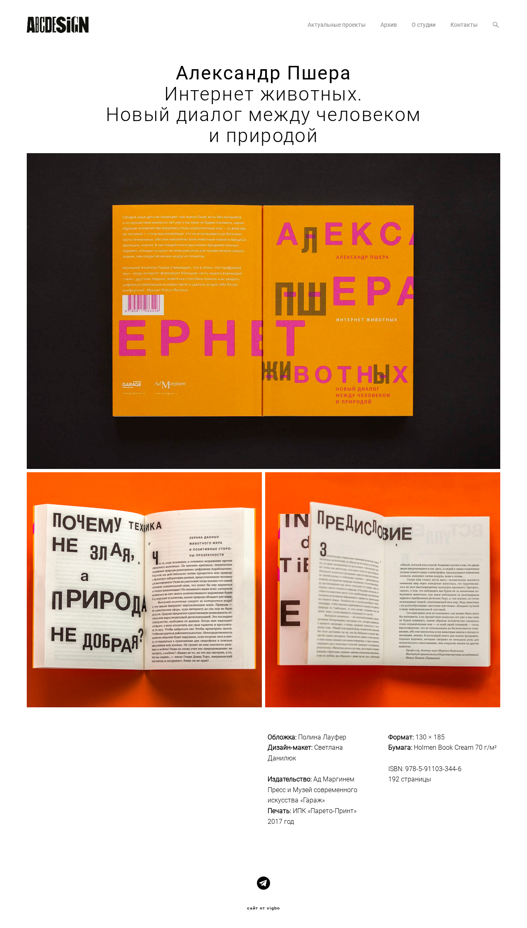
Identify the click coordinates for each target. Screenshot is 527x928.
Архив (388, 24)
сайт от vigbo (263, 908)
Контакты (464, 24)
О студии (424, 24)
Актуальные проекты (337, 24)
